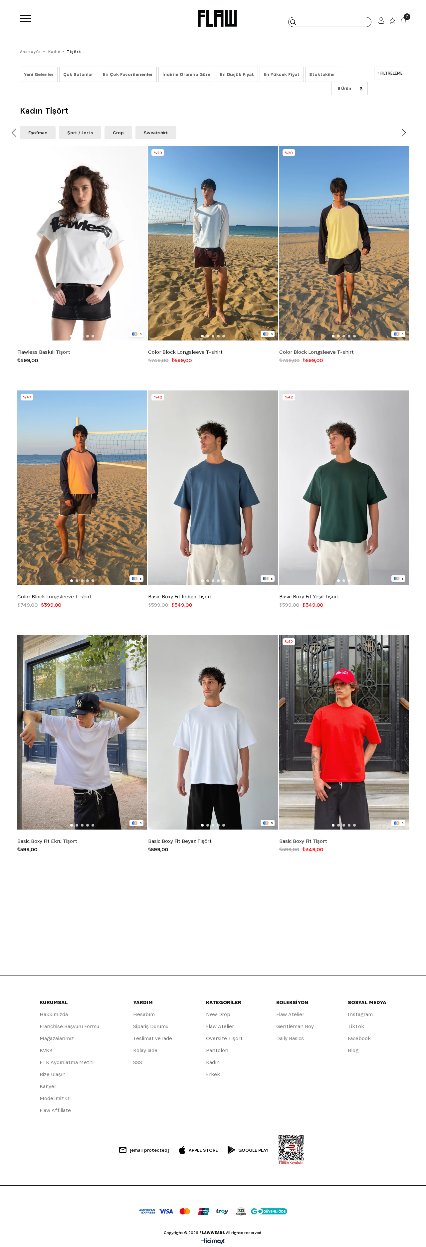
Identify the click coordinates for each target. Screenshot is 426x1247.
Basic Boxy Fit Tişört (303, 841)
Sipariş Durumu (150, 1026)
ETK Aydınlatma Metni (67, 1062)
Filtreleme (391, 73)
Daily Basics (290, 1038)
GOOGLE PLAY (253, 1150)
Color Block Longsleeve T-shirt (185, 352)
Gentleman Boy (295, 1026)
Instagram (360, 1014)
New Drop (218, 1014)
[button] (71, 336)
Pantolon (217, 1050)
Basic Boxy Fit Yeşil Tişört (309, 596)
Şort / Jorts (80, 133)
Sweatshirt (156, 133)
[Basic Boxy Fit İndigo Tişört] (213, 487)
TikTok (356, 1026)
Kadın (213, 1062)
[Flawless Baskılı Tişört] (82, 243)
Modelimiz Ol (55, 1098)
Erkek (213, 1074)
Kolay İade (145, 1050)
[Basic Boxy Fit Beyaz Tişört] (213, 732)
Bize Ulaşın (53, 1074)
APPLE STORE (203, 1150)
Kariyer (48, 1086)
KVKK (46, 1050)
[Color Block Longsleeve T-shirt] (213, 243)
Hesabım (144, 1014)
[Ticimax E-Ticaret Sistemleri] (213, 1241)
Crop (118, 133)
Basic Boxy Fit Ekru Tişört (47, 841)
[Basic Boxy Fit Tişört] (344, 732)
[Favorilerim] (392, 22)
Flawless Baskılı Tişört (43, 352)
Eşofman (37, 133)
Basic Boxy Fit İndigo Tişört (180, 596)
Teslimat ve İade (152, 1038)
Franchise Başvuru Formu (69, 1026)
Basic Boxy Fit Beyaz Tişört (180, 841)
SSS (137, 1062)
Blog (353, 1050)
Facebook (359, 1038)
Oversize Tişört (224, 1038)
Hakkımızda (54, 1014)
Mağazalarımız (57, 1038)
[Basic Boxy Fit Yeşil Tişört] (344, 487)
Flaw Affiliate (55, 1110)
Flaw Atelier (220, 1026)
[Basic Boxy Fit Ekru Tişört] (82, 732)
